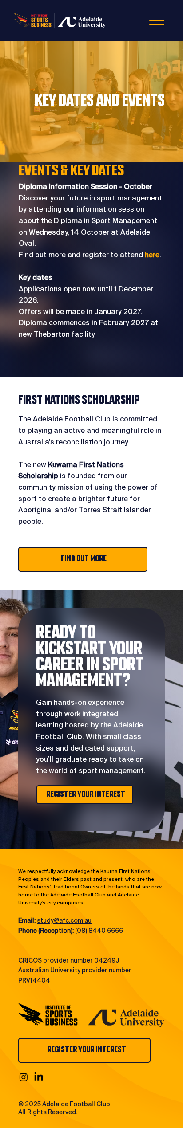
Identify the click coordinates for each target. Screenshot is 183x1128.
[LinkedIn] (38, 1077)
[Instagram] (23, 1077)
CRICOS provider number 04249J (68, 960)
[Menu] (157, 20)
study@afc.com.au (64, 920)
